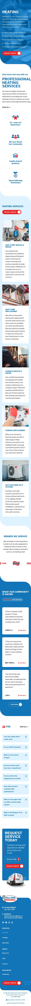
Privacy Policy (20, 1003)
